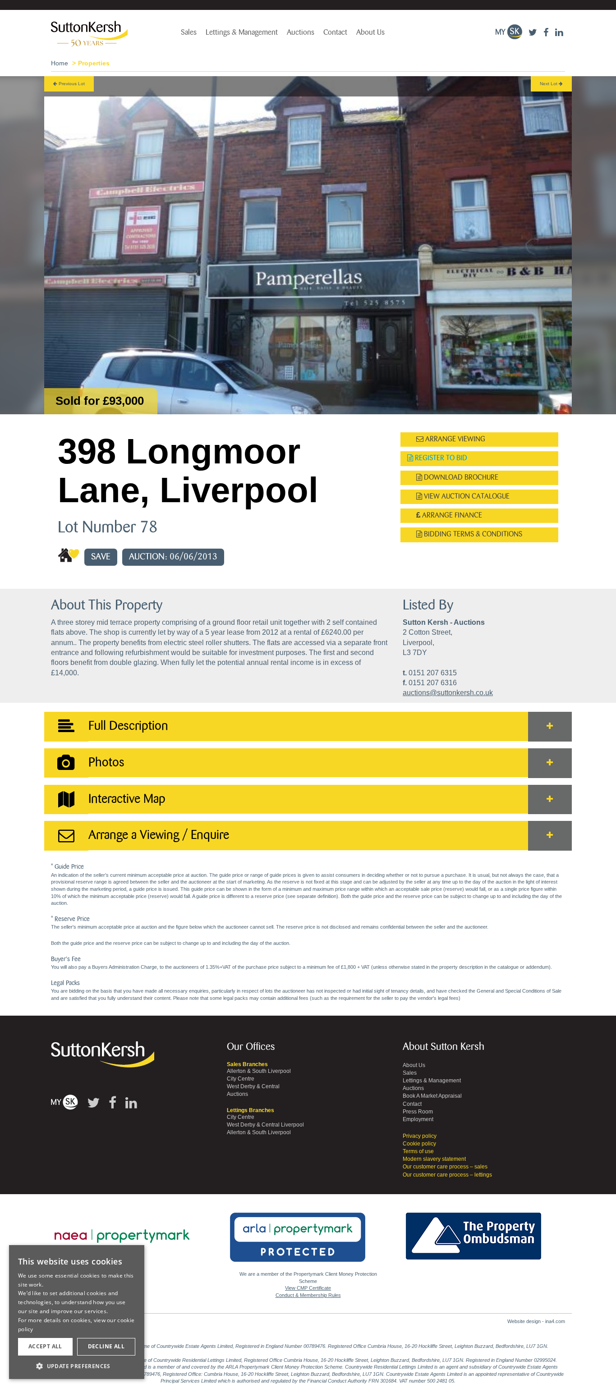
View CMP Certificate (308, 1288)
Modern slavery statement (434, 1159)
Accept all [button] (45, 1346)
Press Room (418, 1112)
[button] (76, 1365)
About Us (370, 32)
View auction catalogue (466, 496)
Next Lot (549, 83)
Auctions (300, 32)
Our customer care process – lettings (447, 1175)
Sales (189, 32)
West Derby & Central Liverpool (265, 1125)
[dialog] (76, 1312)
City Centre (240, 1079)
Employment (418, 1119)
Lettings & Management (242, 32)
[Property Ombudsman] (473, 1231)
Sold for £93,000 (99, 401)
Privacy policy (420, 1136)
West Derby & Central (253, 1086)
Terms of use (418, 1151)
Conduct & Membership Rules (308, 1295)
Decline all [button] (106, 1346)
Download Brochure (460, 477)
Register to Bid (440, 458)
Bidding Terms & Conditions (472, 534)
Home (59, 63)
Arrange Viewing (454, 439)
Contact (335, 32)
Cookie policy (419, 1144)
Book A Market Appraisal (432, 1096)
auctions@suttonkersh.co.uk (448, 692)
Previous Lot (71, 83)
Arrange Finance (451, 515)
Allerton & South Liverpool (259, 1071)
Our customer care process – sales (445, 1167)
